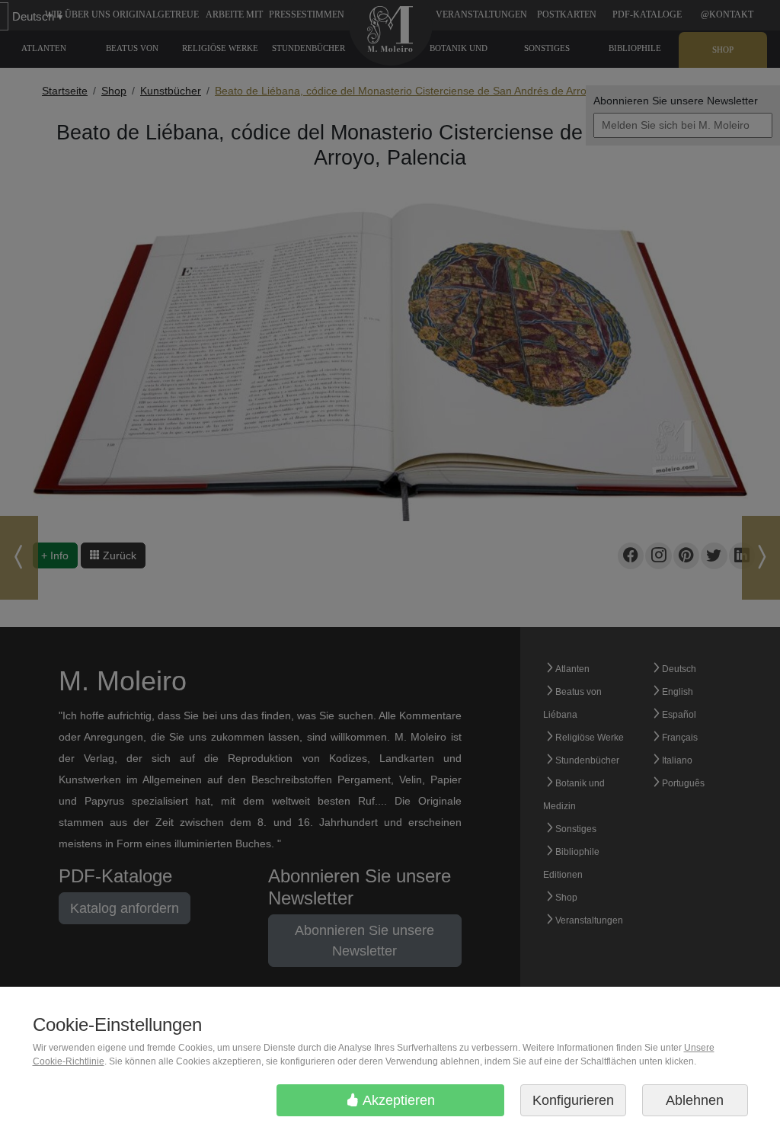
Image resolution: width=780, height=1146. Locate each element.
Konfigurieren (573, 1100)
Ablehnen (695, 1100)
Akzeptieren (397, 1100)
